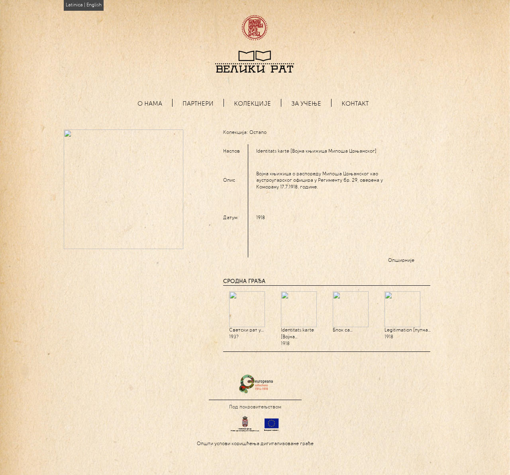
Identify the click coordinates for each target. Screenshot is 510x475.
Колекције (252, 104)
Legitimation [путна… (407, 330)
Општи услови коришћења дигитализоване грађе (255, 444)
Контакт (355, 104)
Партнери (198, 104)
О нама (149, 104)
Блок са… (343, 330)
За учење (306, 104)
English (94, 5)
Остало (258, 132)
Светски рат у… (246, 330)
